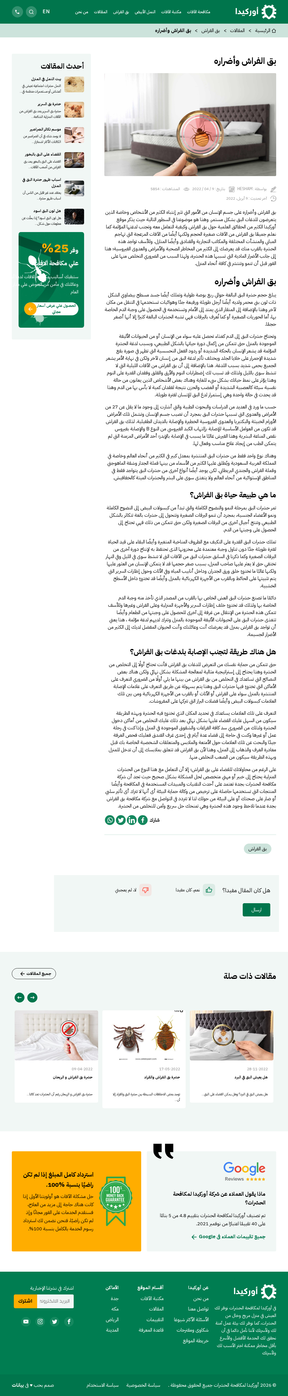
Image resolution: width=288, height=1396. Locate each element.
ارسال (256, 909)
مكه (115, 1308)
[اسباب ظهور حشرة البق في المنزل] (51, 188)
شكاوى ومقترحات (193, 1330)
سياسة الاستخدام (103, 1385)
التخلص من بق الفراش (212, 679)
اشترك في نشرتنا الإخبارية (52, 1288)
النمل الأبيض (145, 12)
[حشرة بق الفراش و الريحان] (56, 1056)
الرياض (112, 1319)
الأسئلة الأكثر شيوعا (191, 1319)
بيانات (18, 1385)
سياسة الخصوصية (143, 1385)
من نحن (81, 12)
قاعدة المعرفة (151, 1330)
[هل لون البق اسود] (51, 216)
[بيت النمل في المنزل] (51, 85)
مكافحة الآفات (198, 12)
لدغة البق (188, 358)
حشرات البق (252, 336)
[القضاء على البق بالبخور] (51, 160)
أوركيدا (270, 226)
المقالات (100, 12)
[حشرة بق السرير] (51, 110)
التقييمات (155, 1319)
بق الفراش (121, 12)
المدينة (112, 1330)
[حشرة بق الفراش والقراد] (144, 1059)
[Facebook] (143, 820)
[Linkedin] (132, 820)
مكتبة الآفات (152, 1298)
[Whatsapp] (110, 820)
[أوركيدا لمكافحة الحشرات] (256, 12)
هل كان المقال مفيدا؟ (246, 890)
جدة (115, 1298)
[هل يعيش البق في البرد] (231, 1056)
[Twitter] (121, 820)
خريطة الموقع (196, 1340)
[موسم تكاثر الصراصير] (51, 135)
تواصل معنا (198, 1308)
